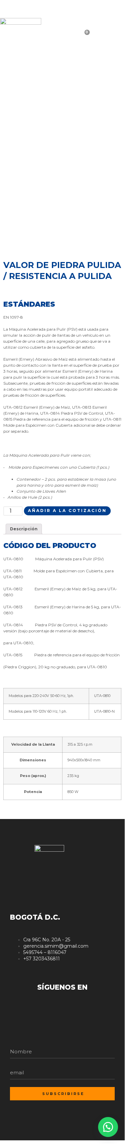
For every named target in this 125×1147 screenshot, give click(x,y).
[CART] (96, 37)
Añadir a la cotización (67, 510)
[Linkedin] (105, 9)
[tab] (24, 529)
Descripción (24, 528)
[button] (108, 1127)
